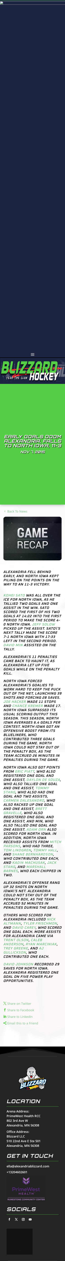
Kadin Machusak (28, 862)
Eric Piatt (24, 771)
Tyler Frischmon (40, 923)
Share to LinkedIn (20, 1017)
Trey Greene (15, 948)
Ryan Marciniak (41, 944)
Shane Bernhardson (32, 854)
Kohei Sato (14, 595)
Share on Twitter (19, 1003)
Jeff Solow (43, 624)
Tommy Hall (45, 850)
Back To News (17, 511)
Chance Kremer (27, 706)
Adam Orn (36, 829)
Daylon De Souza (43, 780)
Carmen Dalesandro (23, 800)
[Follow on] (9, 1219)
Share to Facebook (20, 1010)
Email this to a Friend (22, 1023)
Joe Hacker (14, 702)
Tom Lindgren (17, 850)
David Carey (24, 927)
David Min (13, 645)
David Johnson (18, 964)
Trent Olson (16, 940)
